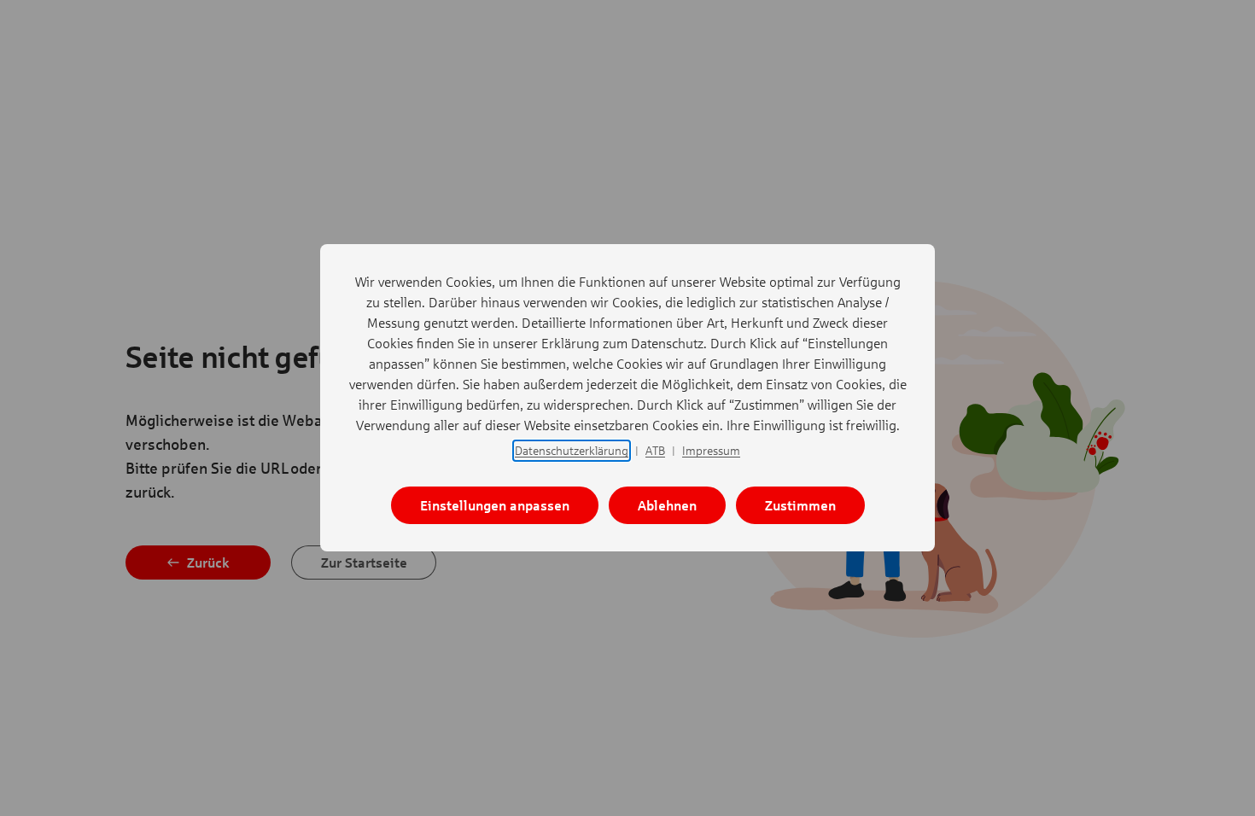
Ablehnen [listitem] (667, 505)
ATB (655, 450)
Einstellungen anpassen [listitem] (494, 505)
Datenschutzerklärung (571, 450)
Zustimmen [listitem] (800, 505)
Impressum (711, 450)
